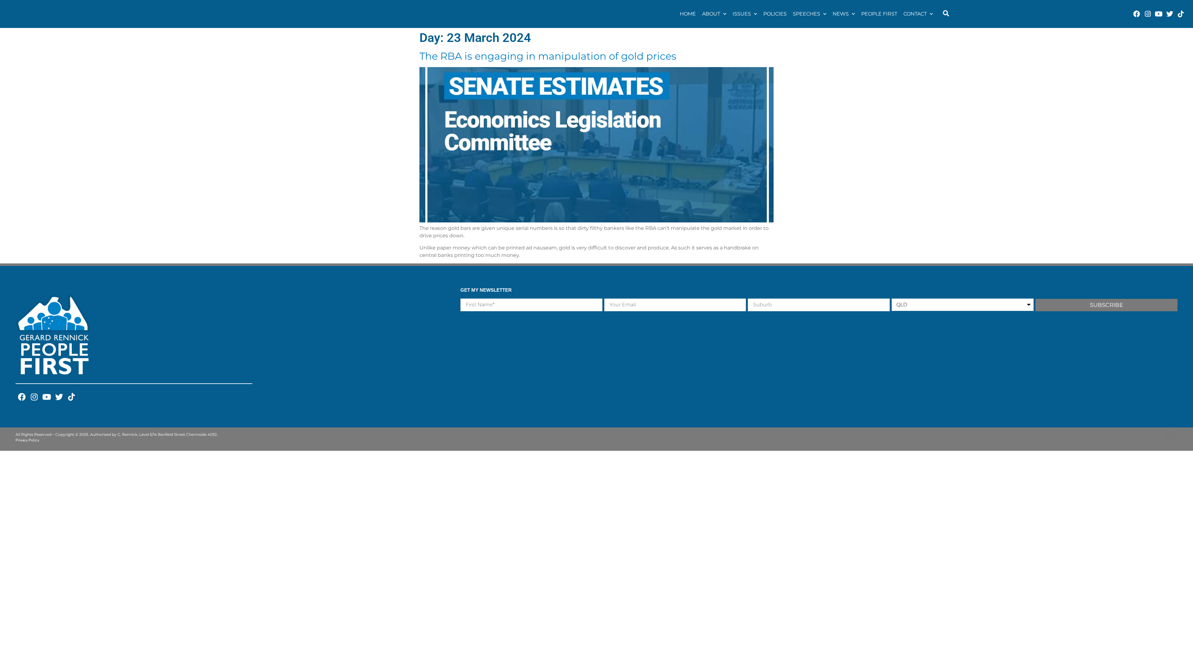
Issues (742, 14)
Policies (775, 14)
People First (879, 14)
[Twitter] (1169, 13)
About (711, 14)
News (841, 14)
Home (688, 14)
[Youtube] (1158, 13)
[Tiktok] (1180, 13)
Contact (915, 14)
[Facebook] (1136, 13)
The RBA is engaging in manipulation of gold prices (547, 56)
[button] (946, 14)
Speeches (806, 14)
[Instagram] (1147, 13)
